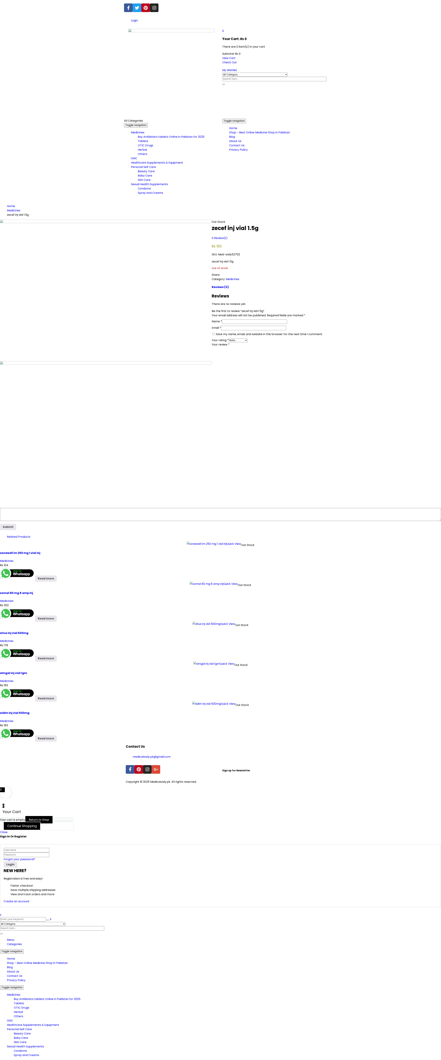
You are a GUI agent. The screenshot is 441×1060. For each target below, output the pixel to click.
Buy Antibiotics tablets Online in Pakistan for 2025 (47, 999)
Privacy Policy (16, 980)
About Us (13, 972)
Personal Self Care (19, 1029)
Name (217, 321)
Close (4, 832)
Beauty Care (22, 1033)
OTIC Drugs (21, 1008)
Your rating (220, 340)
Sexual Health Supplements (25, 1046)
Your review (220, 344)
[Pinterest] (145, 7)
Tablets (19, 1003)
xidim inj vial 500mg (14, 713)
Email (216, 328)
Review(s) (220, 238)
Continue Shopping (22, 826)
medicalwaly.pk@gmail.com (152, 757)
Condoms (20, 1051)
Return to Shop (39, 820)
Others (18, 1016)
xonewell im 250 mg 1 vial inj (20, 553)
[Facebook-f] (128, 7)
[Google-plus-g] (156, 769)
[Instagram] (154, 7)
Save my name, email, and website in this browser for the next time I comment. (269, 334)
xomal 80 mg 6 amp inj (16, 593)
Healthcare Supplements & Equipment (33, 1025)
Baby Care (21, 1038)
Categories (14, 944)
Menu (10, 940)
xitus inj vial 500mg (14, 633)
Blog (10, 967)
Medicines (13, 210)
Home (11, 206)
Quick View (233, 544)
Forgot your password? (19, 859)
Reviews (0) (220, 287)
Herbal (18, 1012)
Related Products (18, 537)
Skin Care (20, 1042)
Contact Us (14, 976)
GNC (10, 1021)
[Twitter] (137, 7)
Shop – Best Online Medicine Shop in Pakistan (37, 963)
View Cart (228, 58)
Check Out (229, 62)
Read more (46, 578)
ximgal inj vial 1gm (13, 673)
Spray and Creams (26, 1055)
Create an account (16, 901)
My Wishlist (229, 70)
